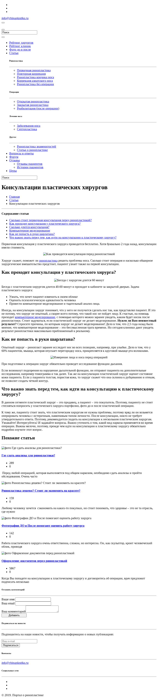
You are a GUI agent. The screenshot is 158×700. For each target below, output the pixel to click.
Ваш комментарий (14, 611)
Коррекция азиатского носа (35, 80)
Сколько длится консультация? (29, 227)
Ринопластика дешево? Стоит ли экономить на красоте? (41, 490)
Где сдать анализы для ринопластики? (28, 455)
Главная (14, 196)
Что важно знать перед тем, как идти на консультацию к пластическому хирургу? (62, 237)
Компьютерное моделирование (29, 230)
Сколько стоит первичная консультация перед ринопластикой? (50, 220)
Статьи (13, 200)
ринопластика (48, 260)
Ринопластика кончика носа (35, 77)
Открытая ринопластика (33, 101)
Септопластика (27, 129)
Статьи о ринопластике (32, 150)
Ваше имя (8, 599)
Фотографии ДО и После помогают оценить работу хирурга (43, 525)
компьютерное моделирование (35, 317)
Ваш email (8, 603)
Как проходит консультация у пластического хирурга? (45, 223)
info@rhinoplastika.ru (15, 18)
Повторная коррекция (31, 73)
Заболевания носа (28, 125)
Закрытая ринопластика (32, 105)
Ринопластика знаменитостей (36, 146)
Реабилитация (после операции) (38, 108)
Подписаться (10, 645)
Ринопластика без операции (35, 84)
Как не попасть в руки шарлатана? (32, 234)
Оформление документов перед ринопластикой (34, 560)
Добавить (14, 615)
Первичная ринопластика (34, 70)
